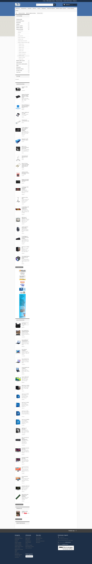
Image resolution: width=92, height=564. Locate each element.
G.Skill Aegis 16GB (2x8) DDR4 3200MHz (25, 188)
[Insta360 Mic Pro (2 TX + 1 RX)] (18, 325)
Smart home (18, 72)
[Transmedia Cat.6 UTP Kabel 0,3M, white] (18, 158)
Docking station (20, 35)
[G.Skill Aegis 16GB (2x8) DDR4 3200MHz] (18, 189)
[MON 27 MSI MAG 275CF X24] (18, 488)
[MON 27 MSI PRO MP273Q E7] (18, 469)
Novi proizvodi (20, 320)
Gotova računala (70, 8)
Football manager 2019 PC (25, 512)
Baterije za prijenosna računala (23, 42)
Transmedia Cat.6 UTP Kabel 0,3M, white (25, 156)
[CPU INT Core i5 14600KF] (18, 422)
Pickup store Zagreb (59, 0)
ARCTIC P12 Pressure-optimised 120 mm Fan (25, 147)
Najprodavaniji (20, 84)
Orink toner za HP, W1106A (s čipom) (25, 139)
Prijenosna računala (51, 8)
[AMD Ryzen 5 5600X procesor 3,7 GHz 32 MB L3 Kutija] (18, 249)
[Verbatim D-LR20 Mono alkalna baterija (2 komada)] (18, 174)
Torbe (19, 34)
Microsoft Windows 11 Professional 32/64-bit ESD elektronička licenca (25, 106)
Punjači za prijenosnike (21, 37)
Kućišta (39, 8)
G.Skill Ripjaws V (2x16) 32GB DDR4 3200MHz (25, 237)
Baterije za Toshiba (22, 57)
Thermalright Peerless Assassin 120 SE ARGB (25, 257)
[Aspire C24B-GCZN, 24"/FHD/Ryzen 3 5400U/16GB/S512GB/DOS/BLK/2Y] (18, 379)
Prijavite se (75, 0)
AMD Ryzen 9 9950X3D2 (24, 429)
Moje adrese (38, 539)
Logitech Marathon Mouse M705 (25, 227)
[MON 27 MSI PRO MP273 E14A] (18, 479)
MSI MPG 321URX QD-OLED (25, 458)
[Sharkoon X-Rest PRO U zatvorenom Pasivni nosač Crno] (18, 200)
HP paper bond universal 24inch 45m (25, 120)
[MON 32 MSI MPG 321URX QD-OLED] (18, 460)
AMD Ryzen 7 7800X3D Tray (24, 218)
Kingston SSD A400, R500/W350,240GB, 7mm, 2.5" (25, 180)
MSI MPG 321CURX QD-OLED (25, 448)
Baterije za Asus (21, 47)
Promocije (19, 508)
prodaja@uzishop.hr (65, 544)
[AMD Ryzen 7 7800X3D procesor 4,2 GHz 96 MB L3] (18, 219)
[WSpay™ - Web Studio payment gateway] (22, 292)
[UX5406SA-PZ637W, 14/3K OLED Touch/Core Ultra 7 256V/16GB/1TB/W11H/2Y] (18, 351)
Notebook (19, 32)
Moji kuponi (38, 542)
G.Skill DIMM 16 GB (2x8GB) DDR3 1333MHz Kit (25, 208)
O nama (44, 0)
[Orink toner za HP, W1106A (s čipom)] (18, 141)
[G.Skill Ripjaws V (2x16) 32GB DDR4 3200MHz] (18, 238)
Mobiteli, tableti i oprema (61, 8)
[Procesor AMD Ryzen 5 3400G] (18, 388)
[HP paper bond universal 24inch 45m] (18, 122)
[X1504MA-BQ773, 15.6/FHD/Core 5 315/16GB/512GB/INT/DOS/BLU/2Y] (18, 342)
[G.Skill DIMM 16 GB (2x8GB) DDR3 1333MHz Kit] (18, 209)
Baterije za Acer (21, 44)
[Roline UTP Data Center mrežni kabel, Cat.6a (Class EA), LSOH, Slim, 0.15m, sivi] (18, 166)
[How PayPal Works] (22, 277)
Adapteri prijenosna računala (22, 40)
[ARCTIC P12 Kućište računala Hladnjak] (18, 149)
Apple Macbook (20, 30)
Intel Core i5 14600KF (25, 419)
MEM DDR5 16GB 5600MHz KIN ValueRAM (25, 495)
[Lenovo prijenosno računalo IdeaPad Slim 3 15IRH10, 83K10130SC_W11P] (18, 370)
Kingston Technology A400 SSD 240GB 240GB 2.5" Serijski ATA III (25, 96)
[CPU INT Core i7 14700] (18, 413)
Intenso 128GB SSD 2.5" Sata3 (25, 113)
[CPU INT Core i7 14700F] (18, 396)
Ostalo (17, 10)
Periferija (29, 8)
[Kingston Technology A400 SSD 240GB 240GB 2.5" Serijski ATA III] (18, 96)
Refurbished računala (18, 554)
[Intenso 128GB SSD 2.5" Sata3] (18, 114)
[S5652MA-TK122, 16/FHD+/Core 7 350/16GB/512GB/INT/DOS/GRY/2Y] (18, 361)
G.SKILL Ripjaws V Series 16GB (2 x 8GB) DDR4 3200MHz (25, 129)
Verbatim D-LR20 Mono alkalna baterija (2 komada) (25, 173)
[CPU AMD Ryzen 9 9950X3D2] (18, 430)
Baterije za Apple (21, 45)
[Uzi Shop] (25, 5)
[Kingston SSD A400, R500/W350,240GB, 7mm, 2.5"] (18, 182)
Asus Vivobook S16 (25, 358)
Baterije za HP (21, 50)
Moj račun (38, 535)
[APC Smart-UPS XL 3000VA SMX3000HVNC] (18, 440)
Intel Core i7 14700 (25, 411)
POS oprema (18, 67)
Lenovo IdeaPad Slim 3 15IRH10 (25, 368)
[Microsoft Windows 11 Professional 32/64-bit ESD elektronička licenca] (18, 107)
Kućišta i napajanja (19, 27)
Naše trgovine (28, 539)
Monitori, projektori (18, 542)
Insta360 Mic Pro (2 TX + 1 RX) (25, 323)
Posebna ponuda (19, 19)
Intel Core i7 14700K (25, 402)
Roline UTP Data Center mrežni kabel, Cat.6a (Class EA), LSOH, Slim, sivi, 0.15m (25, 165)
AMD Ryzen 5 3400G (25, 385)
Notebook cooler (20, 39)
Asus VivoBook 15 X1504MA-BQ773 (25, 340)
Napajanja (44, 8)
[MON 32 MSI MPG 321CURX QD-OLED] (18, 450)
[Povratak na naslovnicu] (16, 13)
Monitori (34, 8)
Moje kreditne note (39, 538)
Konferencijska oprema (18, 538)
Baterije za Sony (21, 55)
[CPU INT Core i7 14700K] (18, 405)
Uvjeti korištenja (28, 542)
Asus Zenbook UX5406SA (24, 350)
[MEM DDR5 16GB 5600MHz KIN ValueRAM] (18, 497)
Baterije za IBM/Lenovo (22, 52)
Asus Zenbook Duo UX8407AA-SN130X (25, 331)
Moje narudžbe (38, 536)
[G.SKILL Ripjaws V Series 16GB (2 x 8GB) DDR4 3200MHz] (18, 130)
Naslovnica (18, 8)
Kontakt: (67, 0)
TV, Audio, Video (19, 70)
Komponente (23, 8)
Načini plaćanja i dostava (51, 0)
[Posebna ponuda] (18, 89)
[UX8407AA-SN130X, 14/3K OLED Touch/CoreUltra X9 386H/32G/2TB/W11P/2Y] (18, 333)
